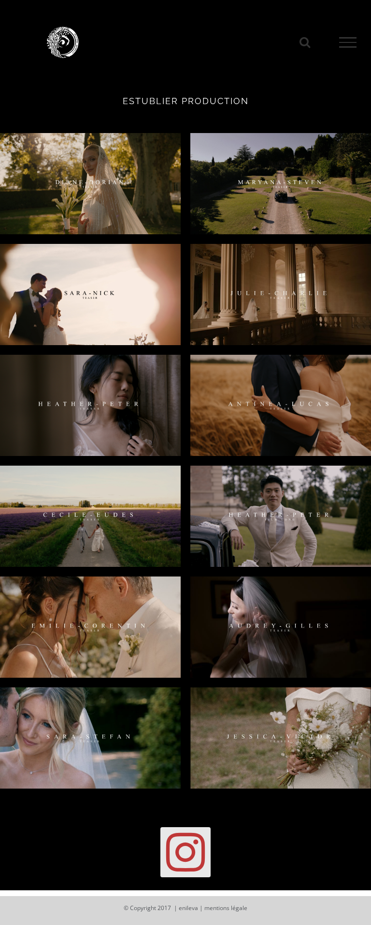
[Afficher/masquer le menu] (348, 42)
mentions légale (225, 908)
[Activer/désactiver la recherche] (305, 42)
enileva (188, 908)
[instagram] (185, 852)
